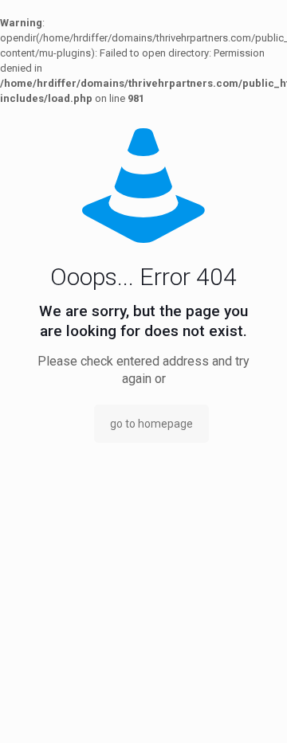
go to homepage (151, 423)
